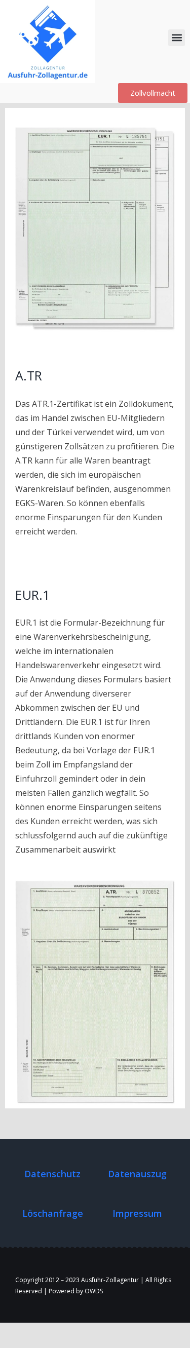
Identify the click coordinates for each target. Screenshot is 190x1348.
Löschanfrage (52, 1213)
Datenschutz (52, 1174)
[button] (176, 37)
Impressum (137, 1213)
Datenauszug (137, 1174)
